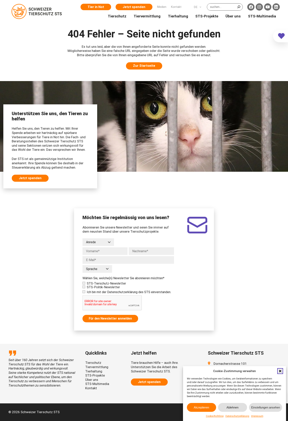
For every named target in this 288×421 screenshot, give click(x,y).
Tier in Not (96, 7)
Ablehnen (232, 407)
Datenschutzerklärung (237, 416)
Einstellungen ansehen (265, 407)
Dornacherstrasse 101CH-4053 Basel (230, 366)
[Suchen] (239, 7)
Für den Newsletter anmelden (110, 318)
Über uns (91, 380)
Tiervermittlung (96, 367)
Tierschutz (93, 363)
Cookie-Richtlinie (215, 416)
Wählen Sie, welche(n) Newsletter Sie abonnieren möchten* (123, 278)
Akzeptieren (201, 407)
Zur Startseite (144, 66)
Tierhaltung (93, 371)
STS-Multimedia (97, 384)
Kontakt (91, 388)
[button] (280, 371)
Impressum (257, 416)
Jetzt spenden (134, 7)
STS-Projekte (95, 375)
